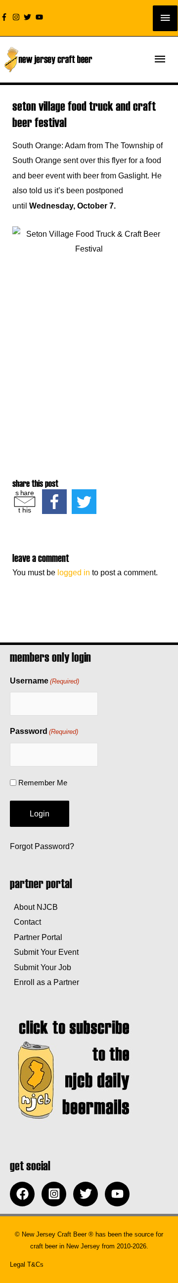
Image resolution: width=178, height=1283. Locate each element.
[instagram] (17, 17)
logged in (73, 572)
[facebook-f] (5, 17)
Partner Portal (36, 937)
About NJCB (34, 906)
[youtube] (40, 17)
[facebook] (25, 1194)
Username (44, 681)
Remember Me (42, 782)
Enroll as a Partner (44, 982)
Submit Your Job (40, 967)
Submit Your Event (44, 951)
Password (44, 731)
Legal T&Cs (27, 1264)
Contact (25, 921)
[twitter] (29, 17)
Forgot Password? (42, 846)
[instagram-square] (56, 1194)
